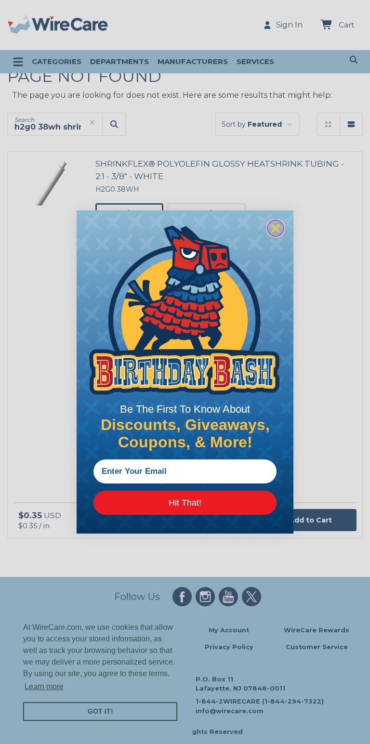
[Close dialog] (275, 228)
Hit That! (185, 503)
